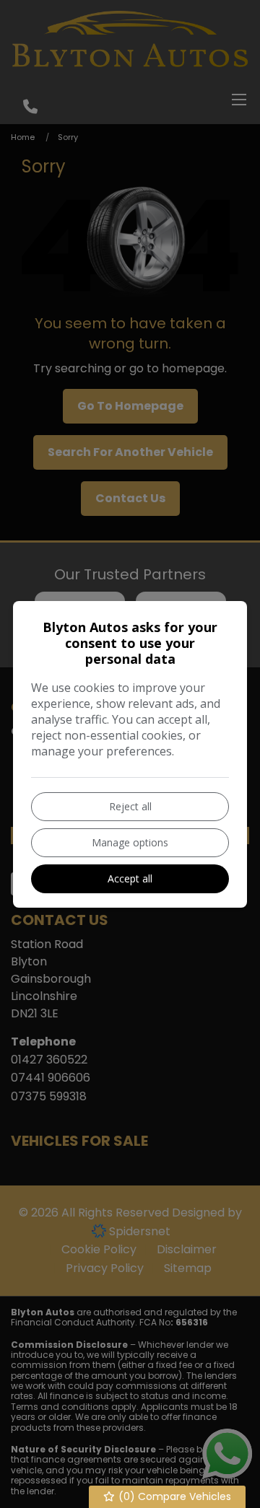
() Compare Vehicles (173, 1496)
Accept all (130, 878)
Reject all (130, 806)
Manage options (130, 842)
